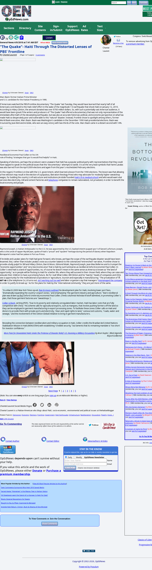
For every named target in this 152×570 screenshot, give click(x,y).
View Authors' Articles (97, 441)
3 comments (40, 55)
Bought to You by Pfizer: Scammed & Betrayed (18, 503)
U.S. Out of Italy (131, 375)
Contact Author (12, 441)
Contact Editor (52, 441)
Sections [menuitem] (9, 28)
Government (49, 415)
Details (27, 93)
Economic (25, 415)
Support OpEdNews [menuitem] (71, 28)
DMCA (31, 93)
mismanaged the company (110, 280)
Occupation (96, 415)
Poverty (104, 415)
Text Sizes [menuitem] (100, 28)
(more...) (110, 415)
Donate (37, 470)
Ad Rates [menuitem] (84, 28)
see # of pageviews (136, 269)
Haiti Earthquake (61, 415)
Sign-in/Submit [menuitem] (56, 28)
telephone (53, 180)
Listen (49, 37)
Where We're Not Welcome (135, 387)
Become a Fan (118, 43)
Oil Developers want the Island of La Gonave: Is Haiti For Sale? (24, 495)
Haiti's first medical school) (87, 177)
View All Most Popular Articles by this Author (49, 484)
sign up (53, 395)
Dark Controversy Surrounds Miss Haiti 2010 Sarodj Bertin (22, 487)
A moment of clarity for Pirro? (136, 429)
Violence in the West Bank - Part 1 (138, 355)
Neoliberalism (85, 415)
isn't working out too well (49, 280)
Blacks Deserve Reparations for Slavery (15, 499)
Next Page (53, 391)
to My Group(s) (7, 419)
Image (5, 93)
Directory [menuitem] (25, 28)
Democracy (17, 415)
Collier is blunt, (9, 303)
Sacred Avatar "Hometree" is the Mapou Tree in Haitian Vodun (24, 491)
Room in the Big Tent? (133, 341)
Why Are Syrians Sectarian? (135, 407)
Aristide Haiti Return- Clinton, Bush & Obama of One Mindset (24, 507)
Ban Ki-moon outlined (49, 290)
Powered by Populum (89, 566)
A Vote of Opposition (133, 381)
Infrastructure (74, 415)
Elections (33, 415)
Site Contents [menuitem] (40, 28)
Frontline (40, 415)
